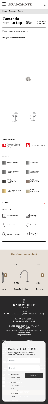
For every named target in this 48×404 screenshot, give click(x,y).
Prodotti (6, 340)
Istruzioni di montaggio (34, 234)
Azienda (29, 340)
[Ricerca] (45, 5)
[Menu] (4, 3)
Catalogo (33, 216)
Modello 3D (11, 225)
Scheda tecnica (12, 216)
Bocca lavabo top (21, 289)
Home (4, 11)
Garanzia (33, 225)
